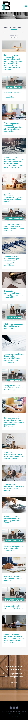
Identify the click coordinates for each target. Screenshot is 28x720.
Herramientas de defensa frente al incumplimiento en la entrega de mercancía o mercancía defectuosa (14, 405)
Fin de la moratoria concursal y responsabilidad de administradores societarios (14, 112)
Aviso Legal (21, 713)
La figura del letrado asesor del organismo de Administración (14, 376)
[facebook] (11, 707)
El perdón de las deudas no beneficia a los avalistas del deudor (14, 473)
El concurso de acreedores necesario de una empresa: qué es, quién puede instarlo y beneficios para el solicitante (14, 146)
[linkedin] (17, 707)
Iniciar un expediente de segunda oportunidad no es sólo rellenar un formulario (14, 343)
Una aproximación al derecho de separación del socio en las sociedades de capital (14, 182)
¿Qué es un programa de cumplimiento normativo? (14, 312)
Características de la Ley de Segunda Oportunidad (14, 536)
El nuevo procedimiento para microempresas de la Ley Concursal (14, 441)
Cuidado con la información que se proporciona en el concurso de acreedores (14, 245)
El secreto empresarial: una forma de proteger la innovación (14, 280)
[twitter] (14, 707)
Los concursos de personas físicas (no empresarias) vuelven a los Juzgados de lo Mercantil (14, 623)
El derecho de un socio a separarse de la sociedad (14, 83)
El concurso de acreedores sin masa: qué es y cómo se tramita (14, 505)
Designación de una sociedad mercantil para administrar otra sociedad (14, 214)
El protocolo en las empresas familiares (14, 595)
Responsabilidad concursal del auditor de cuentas (14, 565)
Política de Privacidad (13, 713)
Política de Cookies (14, 716)
